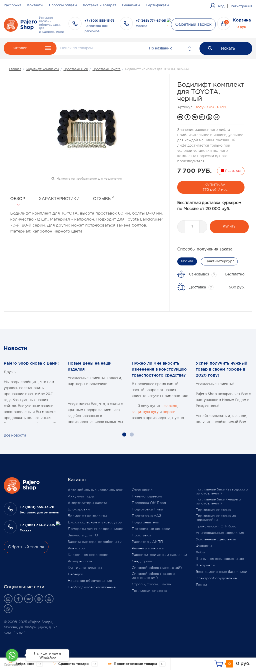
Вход (220, 6)
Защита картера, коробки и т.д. (95, 542)
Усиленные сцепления (216, 539)
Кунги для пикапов (85, 568)
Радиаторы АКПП (147, 542)
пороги (169, 412)
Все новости (15, 435)
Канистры (76, 548)
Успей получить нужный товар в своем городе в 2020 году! (221, 369)
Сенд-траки (142, 561)
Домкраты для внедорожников (95, 529)
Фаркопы (204, 546)
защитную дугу (145, 412)
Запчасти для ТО (83, 535)
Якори (201, 585)
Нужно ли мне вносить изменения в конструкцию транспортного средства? (159, 369)
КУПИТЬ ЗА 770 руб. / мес (215, 187)
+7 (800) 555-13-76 (99, 20)
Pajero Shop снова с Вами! (31, 363)
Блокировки (79, 509)
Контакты (35, 5)
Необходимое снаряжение (92, 587)
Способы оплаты (63, 5)
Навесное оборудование (90, 581)
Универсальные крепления (220, 533)
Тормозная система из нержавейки (216, 518)
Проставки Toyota (106, 69)
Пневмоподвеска (147, 496)
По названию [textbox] (160, 48)
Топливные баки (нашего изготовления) (218, 501)
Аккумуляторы (81, 496)
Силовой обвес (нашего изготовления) (153, 576)
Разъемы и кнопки (148, 548)
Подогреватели (145, 522)
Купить (229, 226)
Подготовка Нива (147, 509)
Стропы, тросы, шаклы (152, 584)
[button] (124, 434)
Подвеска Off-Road (149, 503)
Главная (15, 69)
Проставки (141, 535)
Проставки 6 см (76, 69)
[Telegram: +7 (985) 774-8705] (169, 22)
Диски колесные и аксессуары (95, 522)
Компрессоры (80, 561)
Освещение (142, 490)
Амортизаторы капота (87, 503)
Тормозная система (213, 510)
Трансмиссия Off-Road (216, 526)
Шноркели (205, 565)
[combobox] (168, 48)
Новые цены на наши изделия (90, 366)
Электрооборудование (216, 578)
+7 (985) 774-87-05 (151, 20)
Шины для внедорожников (220, 559)
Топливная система (149, 591)
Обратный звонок (193, 24)
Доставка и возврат (99, 5)
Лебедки (75, 574)
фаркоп (170, 406)
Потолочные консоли (151, 529)
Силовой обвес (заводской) (157, 568)
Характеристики (59, 199)
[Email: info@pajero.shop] (180, 117)
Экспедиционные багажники (221, 572)
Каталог (19, 48)
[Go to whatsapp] (12, 655)
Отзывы (103, 198)
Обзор (17, 199)
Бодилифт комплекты (42, 69)
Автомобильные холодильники (96, 490)
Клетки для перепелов (88, 555)
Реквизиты (131, 5)
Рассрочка (13, 5)
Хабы (200, 552)
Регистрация (241, 6)
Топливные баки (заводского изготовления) (222, 491)
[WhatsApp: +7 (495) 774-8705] (217, 117)
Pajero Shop (28, 25)
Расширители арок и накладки (159, 555)
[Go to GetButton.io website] (12, 665)
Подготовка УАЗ (146, 516)
